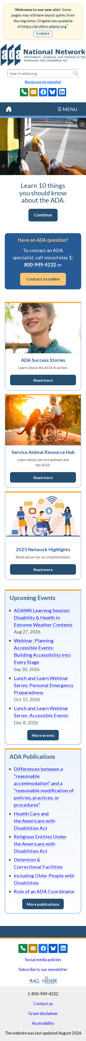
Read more (54, 381)
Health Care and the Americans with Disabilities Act (34, 821)
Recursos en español (43, 81)
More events (43, 735)
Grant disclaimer (43, 1013)
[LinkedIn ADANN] (62, 92)
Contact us (43, 1003)
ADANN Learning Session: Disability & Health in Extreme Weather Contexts (43, 617)
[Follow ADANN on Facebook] (43, 92)
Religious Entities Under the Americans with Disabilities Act (40, 844)
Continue (46, 216)
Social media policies (43, 959)
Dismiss (42, 34)
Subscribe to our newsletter (43, 969)
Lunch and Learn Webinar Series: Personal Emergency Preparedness (43, 685)
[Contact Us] (33, 92)
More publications (43, 904)
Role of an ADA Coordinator (44, 891)
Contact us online (43, 278)
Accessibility (43, 1023)
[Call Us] (24, 92)
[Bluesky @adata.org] (52, 92)
